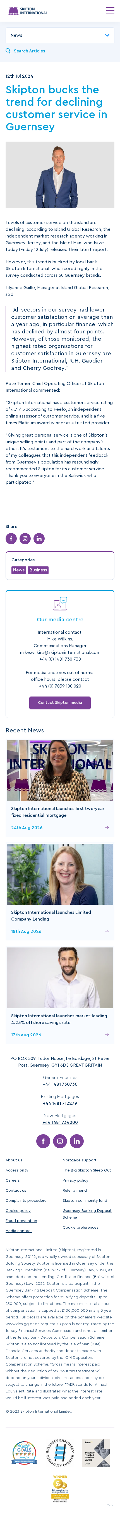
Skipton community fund (85, 1201)
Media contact (19, 1231)
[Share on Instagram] (25, 538)
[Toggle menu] (110, 10)
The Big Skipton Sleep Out (87, 1170)
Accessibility (17, 1170)
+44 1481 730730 (60, 1084)
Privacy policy (75, 1180)
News (19, 570)
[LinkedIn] (77, 1141)
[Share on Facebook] (11, 538)
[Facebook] (43, 1141)
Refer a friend (75, 1191)
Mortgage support (80, 1160)
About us (14, 1160)
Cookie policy (18, 1211)
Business (38, 570)
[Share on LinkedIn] (39, 538)
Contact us (16, 1191)
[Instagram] (60, 1141)
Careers (13, 1180)
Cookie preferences (81, 1228)
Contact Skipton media (60, 703)
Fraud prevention (21, 1221)
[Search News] (8, 51)
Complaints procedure (26, 1201)
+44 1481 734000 (60, 1122)
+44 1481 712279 (60, 1103)
